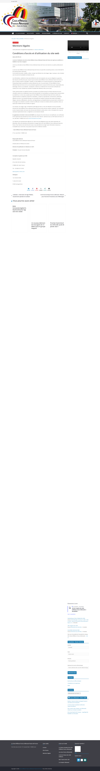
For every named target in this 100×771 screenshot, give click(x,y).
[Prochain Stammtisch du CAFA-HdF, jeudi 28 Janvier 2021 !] (57, 205)
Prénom (69, 658)
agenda (38, 33)
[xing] (85, 760)
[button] (78, 33)
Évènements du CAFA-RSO (76, 627)
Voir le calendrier (71, 614)
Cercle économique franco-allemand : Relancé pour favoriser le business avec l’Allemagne (52, 195)
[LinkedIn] (78, 760)
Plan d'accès (45, 750)
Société (69, 645)
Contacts (66, 33)
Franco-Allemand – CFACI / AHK (78, 698)
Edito (69, 685)
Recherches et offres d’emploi (74, 681)
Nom (69, 652)
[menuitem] (74, 33)
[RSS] (82, 759)
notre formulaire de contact (35, 118)
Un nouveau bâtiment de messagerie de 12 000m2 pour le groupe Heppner (38, 225)
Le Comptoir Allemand (64, 762)
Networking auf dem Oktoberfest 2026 (76, 618)
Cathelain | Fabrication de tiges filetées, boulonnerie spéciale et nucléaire (23, 195)
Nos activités (30, 33)
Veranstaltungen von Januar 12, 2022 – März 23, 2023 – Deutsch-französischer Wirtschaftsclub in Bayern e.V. (78, 621)
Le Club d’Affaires (20, 33)
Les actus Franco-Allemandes (65, 752)
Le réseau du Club (57, 33)
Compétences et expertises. (74, 683)
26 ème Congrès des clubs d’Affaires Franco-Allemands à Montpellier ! (79, 610)
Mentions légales (47, 753)
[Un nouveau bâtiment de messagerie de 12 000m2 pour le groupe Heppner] (38, 205)
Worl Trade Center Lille (64, 759)
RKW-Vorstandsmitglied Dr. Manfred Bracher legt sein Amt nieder (19, 208)
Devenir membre (46, 33)
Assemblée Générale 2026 (73, 630)
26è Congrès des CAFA (73, 625)
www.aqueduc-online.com (18, 171)
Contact (44, 747)
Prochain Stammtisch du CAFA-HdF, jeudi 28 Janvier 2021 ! (57, 224)
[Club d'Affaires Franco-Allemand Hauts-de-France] (50, 3)
